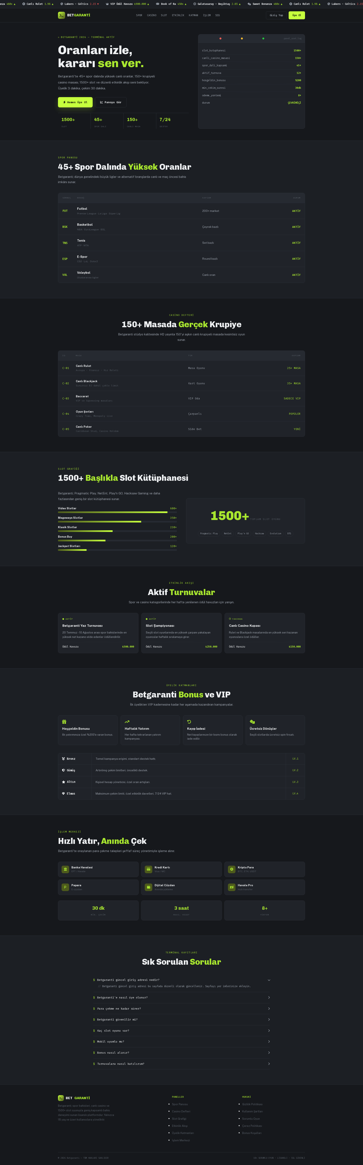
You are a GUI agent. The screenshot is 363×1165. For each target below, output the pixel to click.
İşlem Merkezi (181, 1140)
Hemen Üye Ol (77, 102)
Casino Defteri (181, 1111)
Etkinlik (178, 15)
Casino (151, 15)
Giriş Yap (276, 15)
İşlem (207, 15)
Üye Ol (296, 15)
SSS (217, 15)
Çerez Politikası (252, 1125)
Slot (164, 15)
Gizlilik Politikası (252, 1104)
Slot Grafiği (179, 1118)
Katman (193, 15)
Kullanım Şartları (252, 1111)
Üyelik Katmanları (183, 1133)
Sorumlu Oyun (251, 1118)
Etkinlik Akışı (180, 1125)
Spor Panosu (180, 1104)
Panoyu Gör (113, 102)
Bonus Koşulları (252, 1133)
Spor (139, 15)
